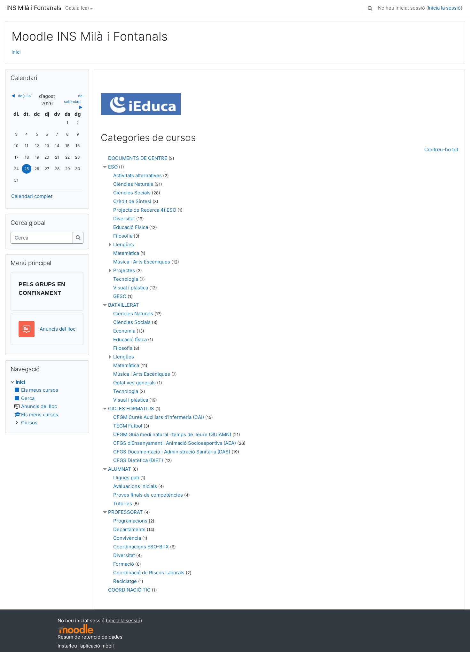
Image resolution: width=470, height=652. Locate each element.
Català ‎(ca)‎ (77, 8)
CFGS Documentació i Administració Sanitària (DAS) (171, 452)
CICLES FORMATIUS (131, 408)
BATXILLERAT (123, 305)
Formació (123, 564)
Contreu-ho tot (441, 149)
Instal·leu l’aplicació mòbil (86, 646)
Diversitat (124, 219)
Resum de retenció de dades (90, 637)
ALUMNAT (119, 469)
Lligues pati (126, 478)
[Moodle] (75, 628)
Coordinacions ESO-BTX (141, 547)
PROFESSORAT (125, 512)
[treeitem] (47, 403)
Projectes (124, 270)
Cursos (29, 423)
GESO (119, 296)
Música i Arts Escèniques (141, 262)
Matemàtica (126, 253)
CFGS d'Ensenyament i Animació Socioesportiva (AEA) (174, 443)
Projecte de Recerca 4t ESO (144, 210)
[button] (369, 8)
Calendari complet (31, 196)
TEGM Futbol (127, 426)
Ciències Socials (132, 193)
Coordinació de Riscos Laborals (148, 573)
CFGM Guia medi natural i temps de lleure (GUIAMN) (172, 434)
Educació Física (130, 227)
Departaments (129, 529)
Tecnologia (125, 279)
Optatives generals (134, 383)
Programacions (130, 521)
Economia (124, 331)
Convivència (127, 538)
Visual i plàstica (130, 288)
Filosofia (122, 236)
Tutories (122, 503)
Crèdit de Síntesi (132, 201)
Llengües (123, 244)
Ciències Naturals (133, 184)
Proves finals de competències (148, 495)
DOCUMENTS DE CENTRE (137, 158)
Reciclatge (125, 581)
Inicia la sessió (444, 8)
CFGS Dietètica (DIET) (138, 460)
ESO (113, 167)
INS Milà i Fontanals (33, 8)
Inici (16, 52)
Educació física (130, 339)
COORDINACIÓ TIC (129, 590)
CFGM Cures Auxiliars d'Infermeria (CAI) (158, 417)
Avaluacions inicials (135, 486)
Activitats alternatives (137, 175)
